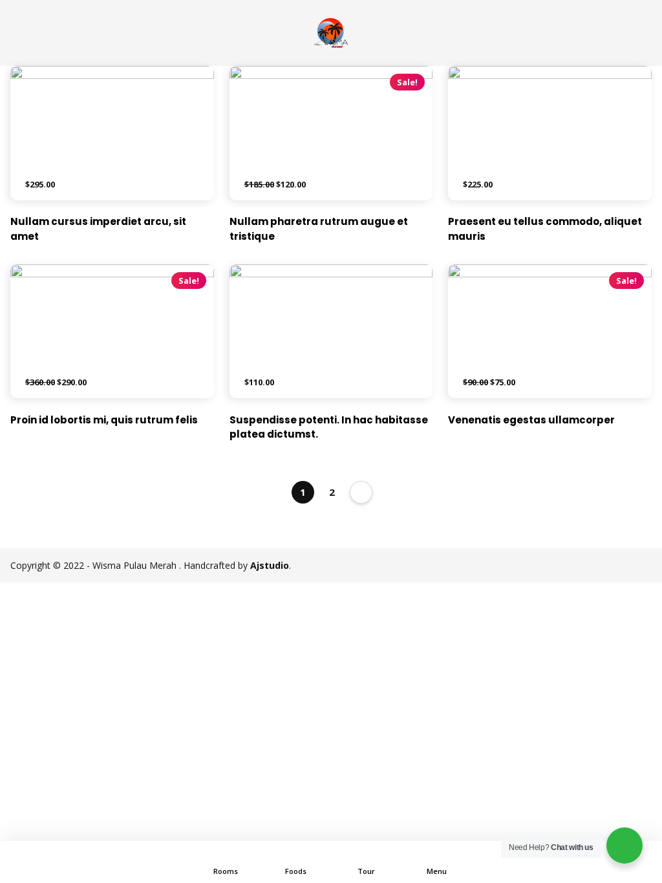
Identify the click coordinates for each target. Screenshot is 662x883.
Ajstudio (269, 565)
